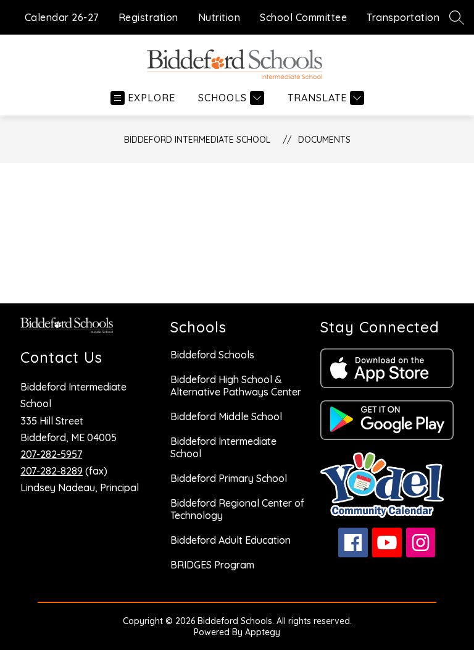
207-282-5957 (51, 454)
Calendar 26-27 (62, 17)
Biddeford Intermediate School (197, 139)
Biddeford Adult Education (230, 540)
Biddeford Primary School (228, 478)
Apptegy (262, 632)
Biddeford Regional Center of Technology (237, 509)
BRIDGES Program (212, 565)
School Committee (303, 17)
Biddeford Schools (212, 354)
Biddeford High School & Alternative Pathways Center (235, 385)
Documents (324, 139)
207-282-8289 (51, 471)
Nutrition (219, 17)
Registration (148, 17)
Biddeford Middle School (226, 416)
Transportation (403, 17)
